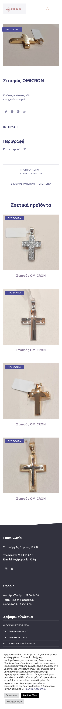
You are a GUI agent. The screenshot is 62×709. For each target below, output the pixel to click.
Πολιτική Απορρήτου (35, 688)
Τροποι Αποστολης (16, 637)
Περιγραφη (10, 126)
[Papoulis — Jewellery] (14, 9)
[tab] (31, 126)
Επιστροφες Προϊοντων (19, 643)
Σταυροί (20, 99)
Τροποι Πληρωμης (15, 631)
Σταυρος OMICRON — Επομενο (31, 183)
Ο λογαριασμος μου (16, 625)
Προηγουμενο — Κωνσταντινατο (31, 171)
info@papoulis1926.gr (24, 559)
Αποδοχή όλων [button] (30, 695)
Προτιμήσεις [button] (11, 695)
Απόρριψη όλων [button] (14, 702)
